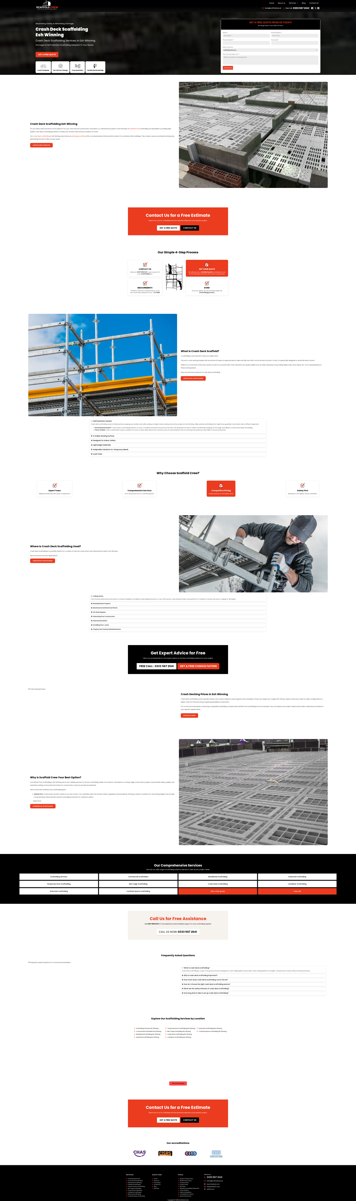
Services (292, 3)
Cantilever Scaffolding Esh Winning (179, 1037)
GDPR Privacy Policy (186, 1181)
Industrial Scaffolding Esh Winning (147, 1037)
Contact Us (314, 3)
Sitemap (156, 1188)
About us (281, 3)
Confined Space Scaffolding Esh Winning (212, 1031)
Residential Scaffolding (135, 1182)
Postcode (275, 40)
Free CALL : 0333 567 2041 (156, 666)
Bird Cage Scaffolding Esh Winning (179, 1031)
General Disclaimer (185, 1196)
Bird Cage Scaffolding (134, 1188)
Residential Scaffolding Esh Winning (148, 1034)
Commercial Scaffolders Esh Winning (148, 1031)
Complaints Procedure (187, 1194)
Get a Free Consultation (198, 666)
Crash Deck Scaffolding (193, 378)
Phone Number (228, 40)
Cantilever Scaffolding (134, 1192)
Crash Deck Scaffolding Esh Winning (179, 1034)
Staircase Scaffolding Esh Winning (210, 1028)
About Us (156, 1181)
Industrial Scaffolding (134, 1184)
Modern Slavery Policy (186, 1179)
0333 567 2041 (301, 8)
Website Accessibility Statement (189, 1188)
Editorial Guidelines (185, 1192)
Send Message (228, 68)
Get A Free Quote (178, 1083)
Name (225, 32)
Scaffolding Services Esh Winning (147, 1028)
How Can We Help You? (231, 54)
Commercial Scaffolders (43, 806)
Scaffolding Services (41, 145)
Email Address (276, 32)
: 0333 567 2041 (178, 932)
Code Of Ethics (184, 1190)
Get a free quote (47, 54)
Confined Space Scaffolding (136, 1196)
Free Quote (157, 1182)
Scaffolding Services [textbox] (230, 50)
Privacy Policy (184, 1184)
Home (271, 3)
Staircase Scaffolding (134, 1194)
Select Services (228, 47)
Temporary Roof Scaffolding (136, 1186)
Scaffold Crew (189, 715)
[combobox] (270, 50)
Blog (303, 3)
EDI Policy (182, 1186)
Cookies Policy (184, 1182)
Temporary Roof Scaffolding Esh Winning (181, 1028)
